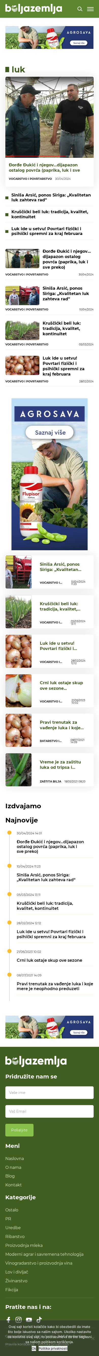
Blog (10, 1175)
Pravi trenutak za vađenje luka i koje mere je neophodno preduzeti (55, 986)
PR (8, 1218)
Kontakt (13, 1184)
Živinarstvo (16, 1280)
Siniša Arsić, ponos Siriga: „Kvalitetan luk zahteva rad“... (60, 570)
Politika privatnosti (53, 1348)
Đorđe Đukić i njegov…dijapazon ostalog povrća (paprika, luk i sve (44, 167)
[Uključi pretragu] (79, 8)
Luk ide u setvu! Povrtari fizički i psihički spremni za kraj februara (46, 231)
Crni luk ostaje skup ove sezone (49, 960)
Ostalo (11, 1209)
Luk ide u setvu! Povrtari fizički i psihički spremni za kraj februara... (61, 651)
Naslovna (14, 1158)
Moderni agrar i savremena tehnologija (44, 1254)
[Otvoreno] (90, 9)
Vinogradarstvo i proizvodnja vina (38, 1263)
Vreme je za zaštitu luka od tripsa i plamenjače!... (60, 767)
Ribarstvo (15, 1236)
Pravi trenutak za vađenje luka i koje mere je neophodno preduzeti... (60, 730)
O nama (13, 1167)
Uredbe (13, 1227)
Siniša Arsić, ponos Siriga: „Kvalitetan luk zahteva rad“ (51, 197)
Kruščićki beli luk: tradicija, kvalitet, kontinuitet (49, 214)
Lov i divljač (16, 1271)
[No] (92, 1338)
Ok (34, 1348)
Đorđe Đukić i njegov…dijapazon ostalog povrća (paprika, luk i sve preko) (67, 259)
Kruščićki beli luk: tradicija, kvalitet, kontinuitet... (59, 609)
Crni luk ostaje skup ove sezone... (61, 685)
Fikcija (11, 1289)
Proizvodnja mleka (24, 1245)
